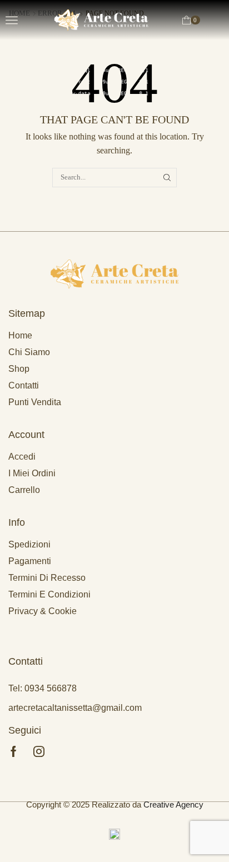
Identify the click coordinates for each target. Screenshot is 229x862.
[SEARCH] (167, 177)
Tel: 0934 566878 (42, 688)
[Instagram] (38, 751)
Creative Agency (173, 804)
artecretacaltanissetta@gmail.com (75, 707)
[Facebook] (13, 751)
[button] (12, 20)
